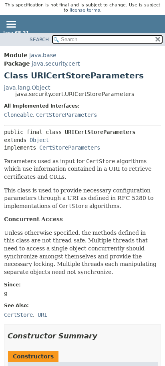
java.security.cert (56, 63)
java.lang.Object (27, 87)
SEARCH (39, 39)
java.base (42, 55)
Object (39, 140)
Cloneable (18, 115)
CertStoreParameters (66, 115)
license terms (85, 10)
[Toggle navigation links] (11, 24)
